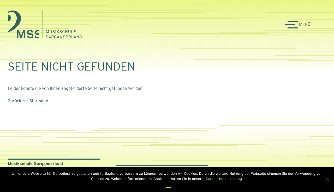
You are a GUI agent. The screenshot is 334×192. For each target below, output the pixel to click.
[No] (327, 179)
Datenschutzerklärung (224, 179)
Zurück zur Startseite (28, 100)
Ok (168, 185)
